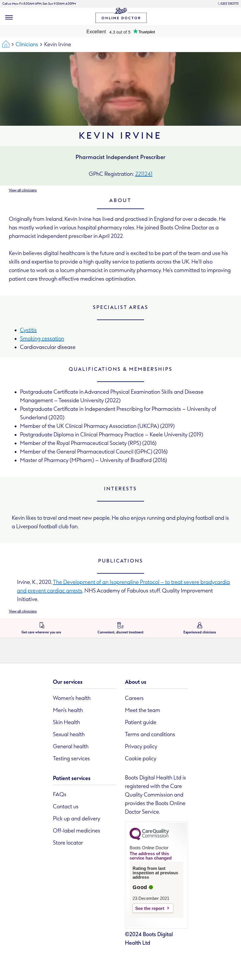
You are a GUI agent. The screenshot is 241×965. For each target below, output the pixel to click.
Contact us (65, 806)
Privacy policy (141, 746)
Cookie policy (140, 758)
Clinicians (27, 44)
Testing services (71, 758)
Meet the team (142, 710)
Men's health (68, 710)
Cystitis (28, 330)
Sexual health (69, 734)
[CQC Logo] (149, 838)
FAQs (59, 794)
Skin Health (66, 722)
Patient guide (140, 722)
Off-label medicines (76, 830)
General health (70, 746)
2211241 (144, 174)
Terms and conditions (150, 734)
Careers (134, 698)
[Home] (5, 44)
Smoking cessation (42, 338)
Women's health (72, 698)
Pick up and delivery (76, 818)
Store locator (68, 843)
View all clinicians (23, 190)
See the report (149, 908)
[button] (9, 17)
